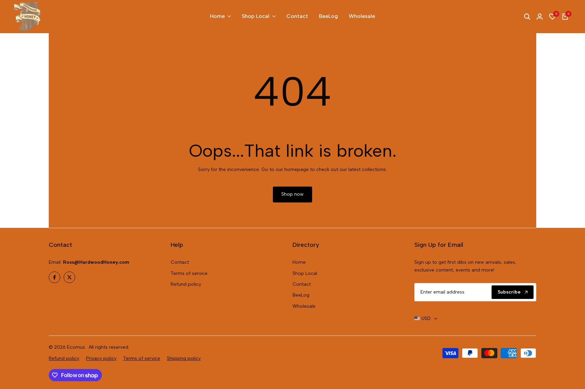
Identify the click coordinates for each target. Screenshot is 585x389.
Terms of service (189, 273)
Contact (180, 262)
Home (299, 262)
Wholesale (304, 306)
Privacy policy (101, 358)
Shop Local (304, 273)
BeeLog (300, 295)
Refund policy (186, 284)
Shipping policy (184, 358)
